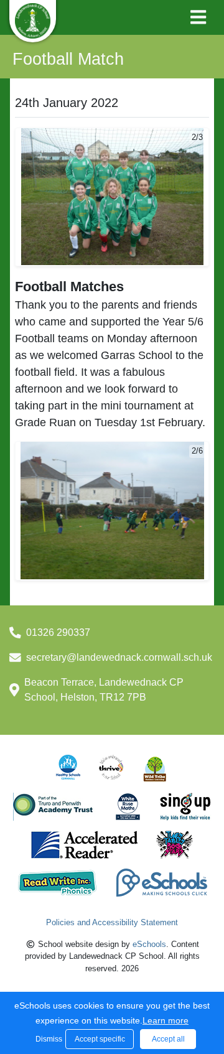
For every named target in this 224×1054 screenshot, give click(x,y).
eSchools (149, 944)
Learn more (165, 1020)
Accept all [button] (168, 1039)
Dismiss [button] (47, 1039)
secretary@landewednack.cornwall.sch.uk (119, 657)
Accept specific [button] (100, 1039)
